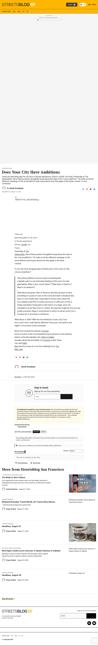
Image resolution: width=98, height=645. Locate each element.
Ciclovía (47, 340)
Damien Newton (12, 489)
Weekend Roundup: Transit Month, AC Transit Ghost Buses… (29, 502)
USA (19, 11)
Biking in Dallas (48, 337)
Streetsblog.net (7, 168)
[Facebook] (89, 623)
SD (27, 11)
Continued (6, 183)
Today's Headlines (7, 523)
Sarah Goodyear (16, 188)
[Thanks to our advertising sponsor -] (49, 90)
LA (23, 11)
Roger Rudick (11, 509)
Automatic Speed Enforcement (11, 548)
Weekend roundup (7, 499)
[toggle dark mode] (83, 4)
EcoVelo (45, 331)
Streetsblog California (10, 475)
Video (21, 475)
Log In (70, 4)
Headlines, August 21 (11, 526)
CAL (14, 11)
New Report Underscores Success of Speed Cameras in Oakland (31, 551)
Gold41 (24, 244)
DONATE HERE (6, 11)
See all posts (7, 598)
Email (37, 396)
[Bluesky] (94, 623)
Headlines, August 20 (11, 575)
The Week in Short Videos (13, 477)
